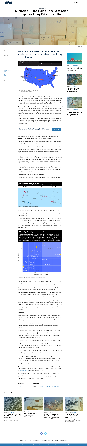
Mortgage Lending (7, 70)
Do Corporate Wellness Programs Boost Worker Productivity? (71, 415)
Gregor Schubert (7, 63)
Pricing (5, 77)
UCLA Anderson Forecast (35, 440)
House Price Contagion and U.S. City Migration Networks (49, 386)
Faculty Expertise (63, 440)
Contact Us (57, 438)
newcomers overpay (24, 370)
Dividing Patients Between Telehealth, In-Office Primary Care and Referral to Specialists (74, 113)
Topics (75, 2)
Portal (29, 444)
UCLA (39, 444)
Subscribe (56, 129)
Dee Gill (5, 54)
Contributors (49, 438)
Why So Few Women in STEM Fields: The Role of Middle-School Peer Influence (73, 90)
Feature (26, 411)
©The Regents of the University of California (62, 444)
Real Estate (6, 73)
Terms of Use (50, 444)
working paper (23, 134)
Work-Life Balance (7, 71)
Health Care (75, 109)
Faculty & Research (40, 438)
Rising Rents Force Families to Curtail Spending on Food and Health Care (12, 415)
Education (75, 86)
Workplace (74, 412)
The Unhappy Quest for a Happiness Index (31, 414)
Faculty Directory (54, 440)
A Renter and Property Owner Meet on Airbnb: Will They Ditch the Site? (74, 68)
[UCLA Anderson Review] (11, 2)
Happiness (30, 411)
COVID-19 (6, 75)
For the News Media (24, 440)
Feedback (43, 444)
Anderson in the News (45, 440)
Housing (5, 74)
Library (34, 444)
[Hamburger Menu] (81, 2)
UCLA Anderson (30, 438)
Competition (75, 65)
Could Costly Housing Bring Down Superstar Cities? (52, 415)
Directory (23, 444)
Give (18, 444)
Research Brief (69, 65)
